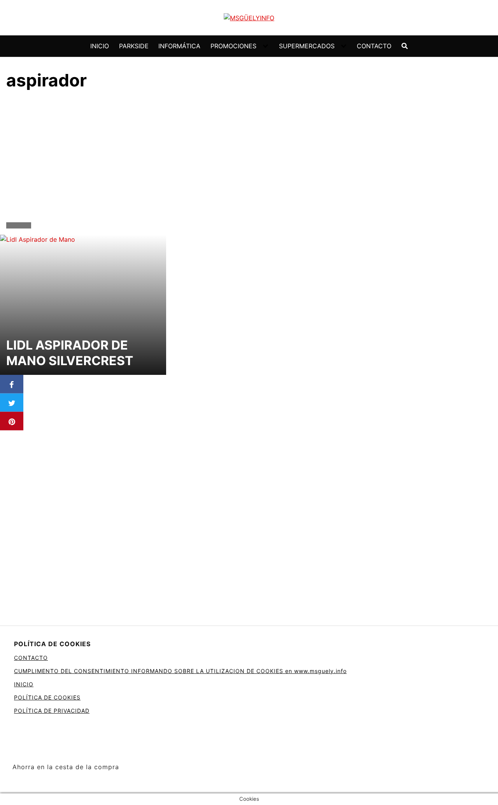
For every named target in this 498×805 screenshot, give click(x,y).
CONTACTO (374, 46)
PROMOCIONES (233, 46)
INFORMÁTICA (179, 46)
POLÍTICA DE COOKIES (47, 697)
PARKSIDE (134, 46)
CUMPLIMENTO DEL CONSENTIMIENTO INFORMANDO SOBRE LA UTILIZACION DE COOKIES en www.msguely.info (180, 671)
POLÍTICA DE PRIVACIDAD (51, 710)
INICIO (99, 46)
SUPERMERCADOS (307, 46)
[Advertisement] (249, 158)
